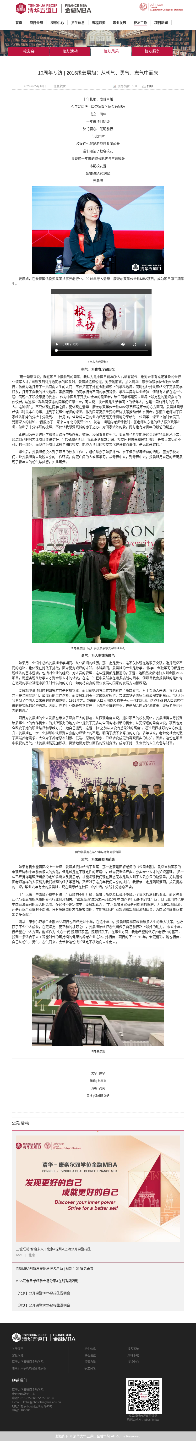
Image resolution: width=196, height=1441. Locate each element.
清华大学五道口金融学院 (28, 1362)
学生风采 (90, 1368)
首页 (21, 23)
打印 (150, 86)
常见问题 (17, 1355)
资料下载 (133, 1355)
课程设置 (90, 1355)
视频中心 (133, 1362)
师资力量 (90, 1362)
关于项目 (17, 1349)
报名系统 (133, 1349)
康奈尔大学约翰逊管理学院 (29, 1368)
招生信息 (90, 1349)
